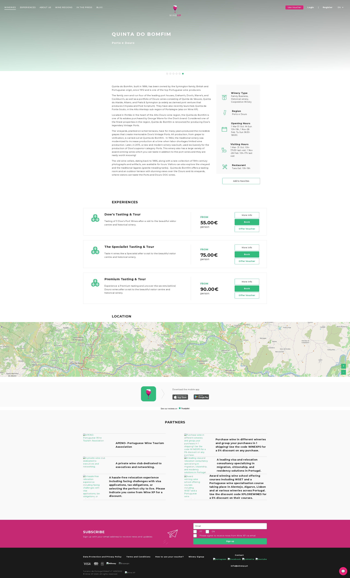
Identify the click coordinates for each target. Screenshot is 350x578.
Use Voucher (294, 7)
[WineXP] (175, 11)
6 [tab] (183, 73)
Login (310, 7)
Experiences (28, 7)
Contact (239, 555)
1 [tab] (167, 73)
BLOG (99, 7)
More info (247, 215)
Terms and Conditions (138, 557)
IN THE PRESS (84, 7)
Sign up (230, 541)
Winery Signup (196, 557)
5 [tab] (179, 73)
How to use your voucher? (169, 557)
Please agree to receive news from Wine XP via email (227, 536)
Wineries (10, 7)
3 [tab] (173, 73)
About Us (45, 7)
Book (247, 222)
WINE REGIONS (63, 7)
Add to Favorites (241, 181)
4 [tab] (176, 73)
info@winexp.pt (239, 566)
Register (327, 7)
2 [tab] (170, 73)
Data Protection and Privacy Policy (102, 557)
